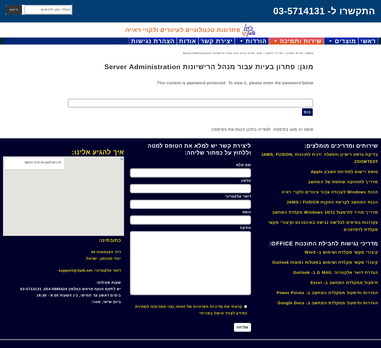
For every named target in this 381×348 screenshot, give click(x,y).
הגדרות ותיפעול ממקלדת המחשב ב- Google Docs (328, 303)
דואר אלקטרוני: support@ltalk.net (90, 270)
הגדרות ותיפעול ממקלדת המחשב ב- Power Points (327, 293)
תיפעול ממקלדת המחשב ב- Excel (344, 282)
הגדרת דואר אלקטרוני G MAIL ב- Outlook (335, 272)
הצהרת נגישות (153, 41)
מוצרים (345, 41)
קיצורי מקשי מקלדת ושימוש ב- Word (341, 252)
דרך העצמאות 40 (106, 252)
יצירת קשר (217, 41)
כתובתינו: (110, 240)
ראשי (368, 41)
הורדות (256, 41)
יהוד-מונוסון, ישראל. (103, 259)
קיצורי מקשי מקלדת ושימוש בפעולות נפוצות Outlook (325, 262)
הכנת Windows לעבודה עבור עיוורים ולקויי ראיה (330, 192)
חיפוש (14, 9)
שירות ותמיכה (301, 41)
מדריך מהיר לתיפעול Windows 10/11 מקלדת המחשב (325, 212)
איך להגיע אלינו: (98, 152)
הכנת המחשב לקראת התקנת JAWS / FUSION (332, 202)
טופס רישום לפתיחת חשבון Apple (344, 172)
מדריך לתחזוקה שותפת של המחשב (343, 182)
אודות (187, 41)
